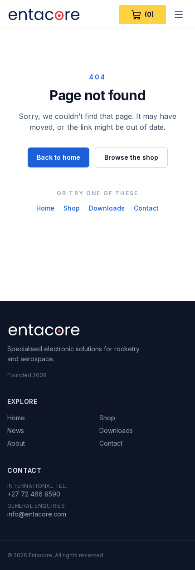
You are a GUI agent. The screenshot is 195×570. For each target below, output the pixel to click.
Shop (71, 208)
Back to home (58, 157)
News (15, 430)
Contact (146, 208)
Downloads (107, 208)
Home (45, 208)
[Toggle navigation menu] (179, 14)
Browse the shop (131, 157)
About (16, 443)
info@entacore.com (36, 514)
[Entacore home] (44, 14)
